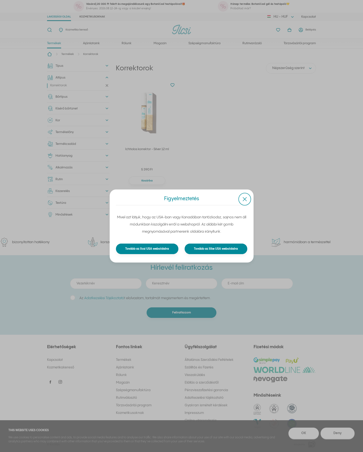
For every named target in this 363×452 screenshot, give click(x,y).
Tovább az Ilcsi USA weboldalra (147, 248)
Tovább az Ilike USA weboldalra (216, 248)
